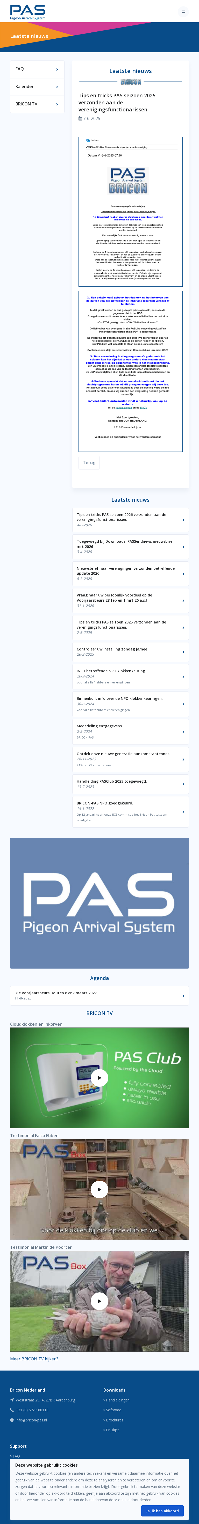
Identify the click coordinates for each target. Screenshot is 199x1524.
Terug (89, 462)
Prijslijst (112, 1429)
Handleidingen (118, 1400)
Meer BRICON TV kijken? (34, 1359)
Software (113, 1409)
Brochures (114, 1420)
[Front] (27, 12)
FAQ (16, 1456)
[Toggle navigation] (183, 11)
